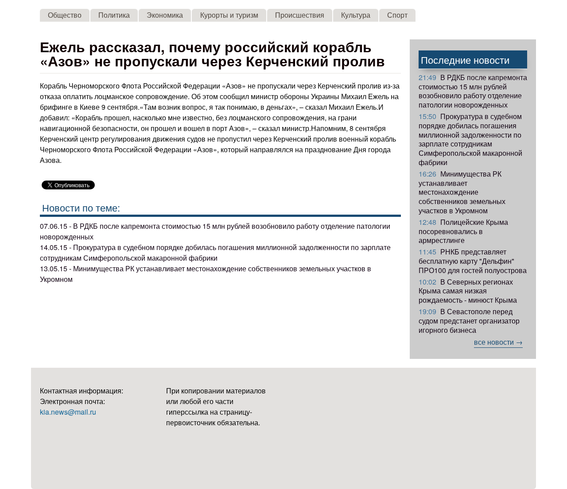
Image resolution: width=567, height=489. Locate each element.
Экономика (165, 15)
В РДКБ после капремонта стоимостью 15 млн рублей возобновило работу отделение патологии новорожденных (473, 91)
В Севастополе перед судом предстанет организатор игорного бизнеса (469, 320)
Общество (65, 15)
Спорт (397, 15)
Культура (355, 15)
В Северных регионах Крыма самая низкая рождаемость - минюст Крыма (468, 291)
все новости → (498, 342)
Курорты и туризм (229, 15)
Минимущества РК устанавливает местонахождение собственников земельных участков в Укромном (462, 192)
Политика (114, 15)
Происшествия (299, 15)
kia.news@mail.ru (68, 412)
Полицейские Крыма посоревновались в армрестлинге (463, 231)
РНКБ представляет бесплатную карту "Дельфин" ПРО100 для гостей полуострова (473, 260)
